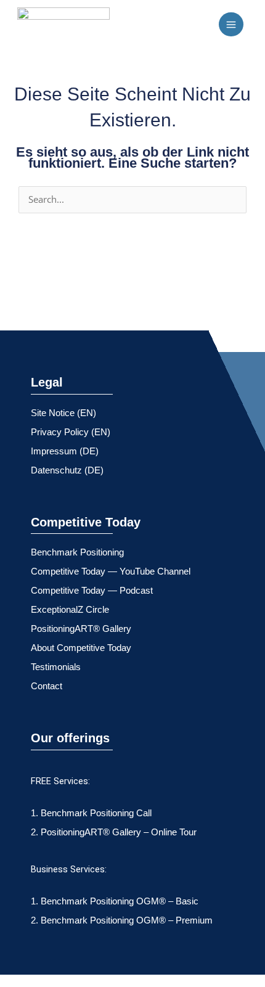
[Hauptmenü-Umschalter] (231, 24)
